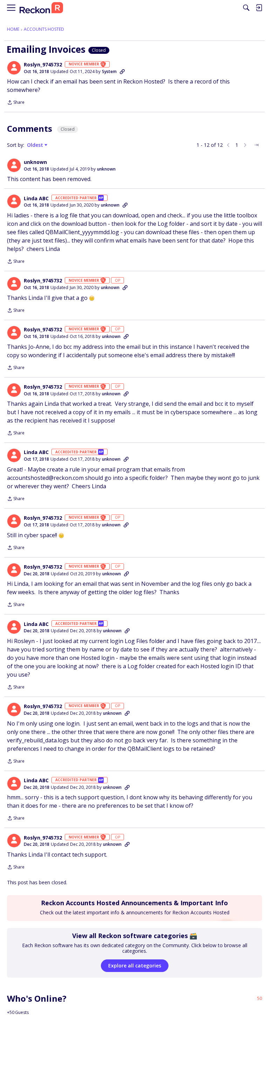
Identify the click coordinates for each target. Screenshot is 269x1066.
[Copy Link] (122, 72)
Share (16, 103)
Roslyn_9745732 (43, 65)
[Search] (246, 7)
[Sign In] (259, 7)
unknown (35, 162)
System (109, 71)
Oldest (35, 145)
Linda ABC (36, 198)
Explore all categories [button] (134, 965)
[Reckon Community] (41, 8)
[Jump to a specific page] (256, 145)
